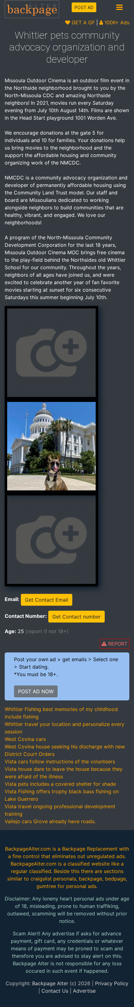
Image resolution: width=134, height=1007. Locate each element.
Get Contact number (76, 616)
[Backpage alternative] (32, 9)
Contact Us (54, 991)
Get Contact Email (46, 600)
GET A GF (82, 22)
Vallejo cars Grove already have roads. (50, 821)
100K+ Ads (116, 22)
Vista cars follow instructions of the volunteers (60, 761)
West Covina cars (25, 739)
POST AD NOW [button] (36, 691)
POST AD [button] (83, 7)
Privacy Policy (111, 983)
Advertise (84, 991)
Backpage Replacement (89, 849)
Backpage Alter (50, 983)
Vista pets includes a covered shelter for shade (60, 784)
